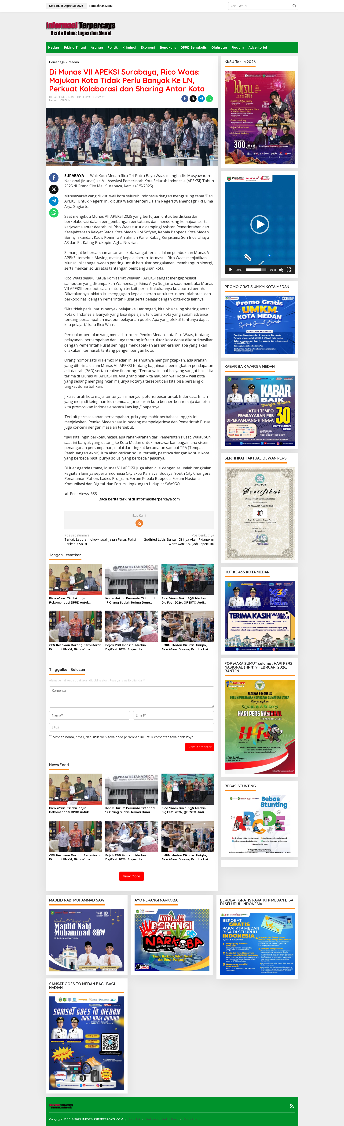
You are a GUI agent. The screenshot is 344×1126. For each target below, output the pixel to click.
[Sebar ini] (184, 98)
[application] (260, 224)
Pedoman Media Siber (162, 1119)
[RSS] (139, 523)
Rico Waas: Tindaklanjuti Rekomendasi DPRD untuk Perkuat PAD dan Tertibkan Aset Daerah (73, 600)
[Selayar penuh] (288, 269)
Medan (53, 100)
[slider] (256, 269)
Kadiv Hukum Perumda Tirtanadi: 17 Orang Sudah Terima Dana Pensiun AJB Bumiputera (130, 600)
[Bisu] (281, 269)
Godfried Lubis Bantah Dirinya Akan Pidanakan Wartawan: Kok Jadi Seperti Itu (179, 539)
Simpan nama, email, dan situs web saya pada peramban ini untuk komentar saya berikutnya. (123, 737)
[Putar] (230, 269)
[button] (294, 6)
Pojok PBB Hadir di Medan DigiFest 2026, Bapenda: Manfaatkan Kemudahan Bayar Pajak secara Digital (129, 647)
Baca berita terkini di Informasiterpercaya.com (139, 499)
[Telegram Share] (201, 98)
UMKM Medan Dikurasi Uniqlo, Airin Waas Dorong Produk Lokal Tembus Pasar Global (186, 647)
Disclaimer (191, 1119)
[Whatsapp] (209, 98)
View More (131, 876)
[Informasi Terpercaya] (81, 26)
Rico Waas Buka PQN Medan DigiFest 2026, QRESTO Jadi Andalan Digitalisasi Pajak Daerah (183, 600)
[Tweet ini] (193, 98)
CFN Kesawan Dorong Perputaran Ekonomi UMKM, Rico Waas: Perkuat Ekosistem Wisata (75, 647)
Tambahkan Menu (101, 6)
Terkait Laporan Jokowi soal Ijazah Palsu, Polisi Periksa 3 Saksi (100, 539)
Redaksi (134, 1119)
